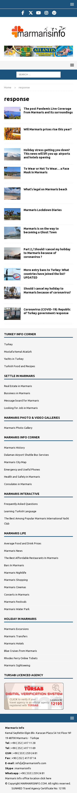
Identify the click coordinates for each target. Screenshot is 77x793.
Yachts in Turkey (13, 358)
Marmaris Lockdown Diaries (43, 210)
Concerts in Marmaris (16, 594)
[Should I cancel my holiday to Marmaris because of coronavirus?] (12, 293)
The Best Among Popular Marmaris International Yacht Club (36, 521)
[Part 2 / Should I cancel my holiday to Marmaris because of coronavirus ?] (12, 253)
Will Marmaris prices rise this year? (48, 129)
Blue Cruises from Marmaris (20, 650)
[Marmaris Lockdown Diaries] (12, 214)
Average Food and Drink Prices (22, 543)
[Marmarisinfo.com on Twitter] (30, 13)
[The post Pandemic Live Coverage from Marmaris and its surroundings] (12, 113)
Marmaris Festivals (15, 601)
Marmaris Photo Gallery (18, 427)
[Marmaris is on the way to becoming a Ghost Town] (12, 233)
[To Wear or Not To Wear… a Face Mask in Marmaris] (12, 173)
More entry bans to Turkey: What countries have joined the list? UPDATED (46, 273)
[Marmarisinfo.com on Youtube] (38, 13)
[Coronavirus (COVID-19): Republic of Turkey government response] (12, 314)
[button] (71, 4)
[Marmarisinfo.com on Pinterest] (54, 13)
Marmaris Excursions (16, 628)
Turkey (8, 344)
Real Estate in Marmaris (18, 386)
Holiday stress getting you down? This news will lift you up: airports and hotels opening (47, 153)
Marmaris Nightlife (15, 572)
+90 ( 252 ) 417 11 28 (23, 742)
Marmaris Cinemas (15, 587)
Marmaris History (14, 447)
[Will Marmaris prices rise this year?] (12, 133)
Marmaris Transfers (16, 636)
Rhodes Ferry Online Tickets (21, 658)
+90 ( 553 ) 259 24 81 (25, 753)
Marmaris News (13, 550)
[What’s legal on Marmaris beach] (12, 193)
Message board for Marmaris (21, 400)
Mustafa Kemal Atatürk (18, 351)
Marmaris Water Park (17, 609)
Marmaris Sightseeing (17, 665)
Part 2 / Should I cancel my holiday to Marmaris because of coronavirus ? (47, 253)
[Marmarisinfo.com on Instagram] (46, 13)
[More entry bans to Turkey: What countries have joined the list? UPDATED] (12, 274)
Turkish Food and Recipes (19, 366)
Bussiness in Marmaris (17, 393)
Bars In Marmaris (14, 565)
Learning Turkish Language (20, 511)
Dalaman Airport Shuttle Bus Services (26, 454)
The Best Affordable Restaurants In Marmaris (31, 557)
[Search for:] (38, 74)
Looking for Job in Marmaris (21, 407)
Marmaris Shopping (16, 579)
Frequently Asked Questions (21, 503)
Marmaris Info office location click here (28, 778)
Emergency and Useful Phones (22, 469)
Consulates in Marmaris (18, 484)
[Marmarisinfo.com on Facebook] (22, 13)
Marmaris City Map (15, 462)
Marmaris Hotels (14, 643)
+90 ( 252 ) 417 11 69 (23, 748)
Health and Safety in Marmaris (22, 476)
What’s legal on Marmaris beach (45, 189)
